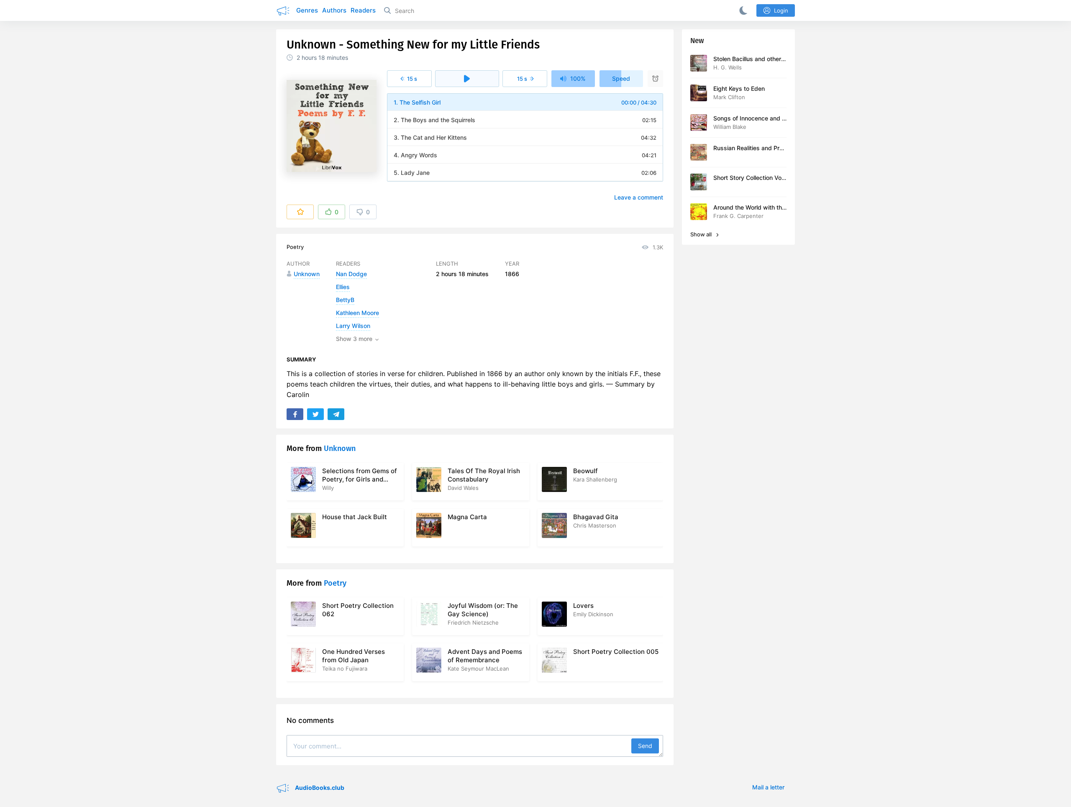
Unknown (340, 448)
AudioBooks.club (319, 787)
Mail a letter (768, 787)
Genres (307, 10)
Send (645, 745)
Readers (363, 10)
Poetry (295, 246)
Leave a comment (638, 197)
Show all (701, 234)
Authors (334, 10)
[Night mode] (741, 10)
